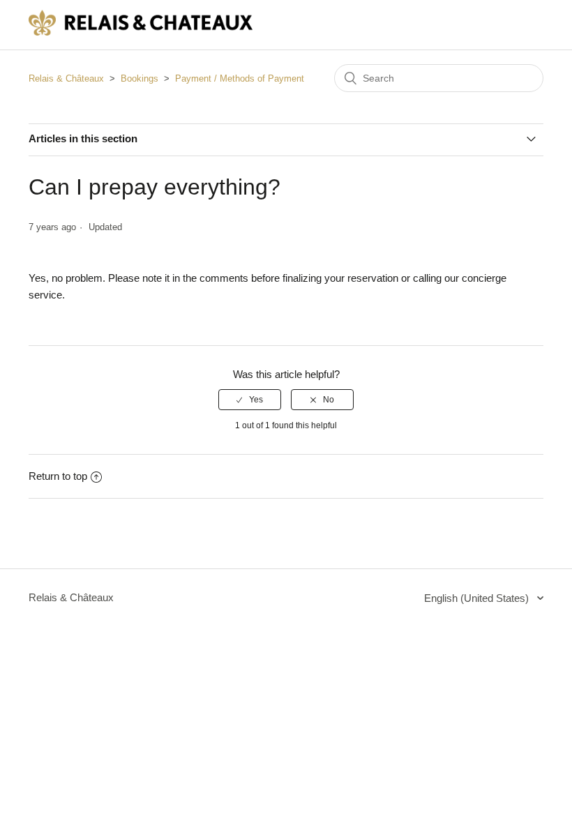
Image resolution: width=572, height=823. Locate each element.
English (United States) (478, 598)
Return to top (58, 476)
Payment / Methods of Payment (239, 78)
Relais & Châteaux (66, 78)
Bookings (139, 78)
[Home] (141, 32)
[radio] (249, 399)
